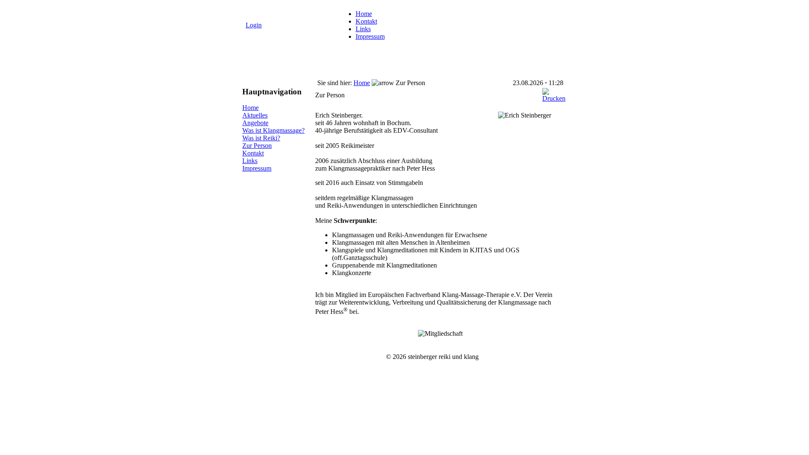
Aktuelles (255, 115)
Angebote (255, 122)
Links (363, 28)
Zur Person (257, 145)
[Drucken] (553, 92)
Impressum (370, 36)
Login (254, 25)
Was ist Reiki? (261, 138)
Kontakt (366, 21)
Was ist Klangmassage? (273, 130)
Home (364, 13)
